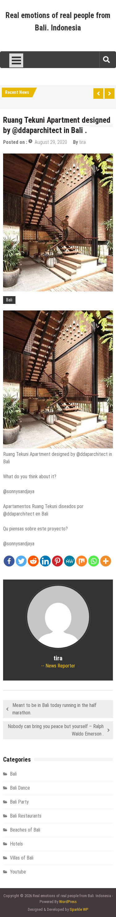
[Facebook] (9, 561)
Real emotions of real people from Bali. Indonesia (58, 21)
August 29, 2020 (51, 142)
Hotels (16, 844)
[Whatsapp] (93, 561)
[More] (105, 561)
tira (82, 142)
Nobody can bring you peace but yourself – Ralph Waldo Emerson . (56, 730)
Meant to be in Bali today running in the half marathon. (54, 709)
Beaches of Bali (25, 830)
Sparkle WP (79, 909)
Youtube (18, 872)
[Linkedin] (45, 561)
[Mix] (81, 561)
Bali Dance (20, 788)
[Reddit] (33, 561)
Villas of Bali (21, 858)
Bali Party (19, 802)
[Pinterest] (57, 561)
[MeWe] (69, 561)
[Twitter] (21, 561)
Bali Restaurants (25, 816)
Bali (9, 299)
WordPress (68, 901)
